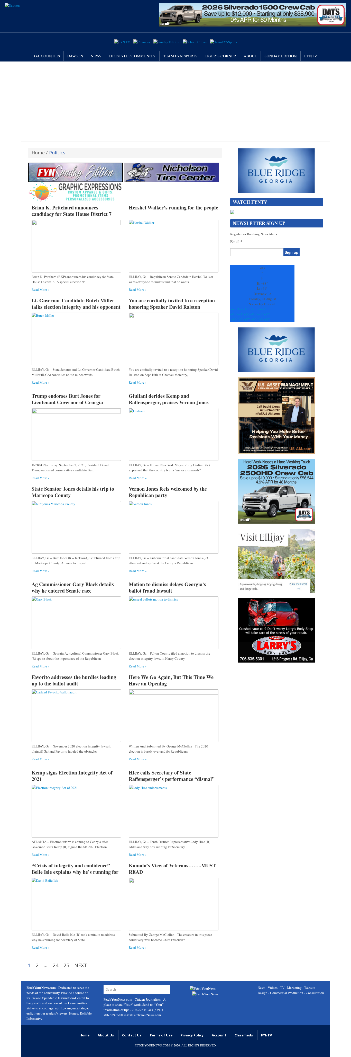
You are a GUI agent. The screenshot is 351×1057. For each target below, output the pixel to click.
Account (219, 1035)
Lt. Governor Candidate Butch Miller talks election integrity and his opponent (76, 304)
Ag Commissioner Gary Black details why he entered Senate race (73, 587)
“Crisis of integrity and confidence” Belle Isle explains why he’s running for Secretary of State (75, 872)
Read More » (41, 289)
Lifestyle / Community (132, 55)
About (250, 55)
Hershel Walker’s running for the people (173, 207)
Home (38, 152)
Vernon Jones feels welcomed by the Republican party (168, 492)
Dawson (75, 55)
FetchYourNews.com (118, 999)
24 (55, 965)
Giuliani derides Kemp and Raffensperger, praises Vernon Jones (169, 399)
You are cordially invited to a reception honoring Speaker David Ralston (172, 304)
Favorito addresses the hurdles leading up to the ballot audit (74, 680)
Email (236, 241)
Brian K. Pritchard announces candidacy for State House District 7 (72, 211)
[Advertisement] (175, 100)
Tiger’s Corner (220, 55)
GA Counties (47, 55)
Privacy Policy (192, 1035)
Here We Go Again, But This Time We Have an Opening (171, 680)
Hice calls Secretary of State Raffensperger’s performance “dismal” (172, 776)
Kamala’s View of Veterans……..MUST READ (172, 869)
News (96, 55)
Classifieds (244, 1035)
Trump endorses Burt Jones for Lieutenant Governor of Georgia (67, 399)
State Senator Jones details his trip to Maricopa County (73, 492)
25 (66, 965)
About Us (106, 1035)
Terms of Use (161, 1035)
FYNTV (310, 55)
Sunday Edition (280, 55)
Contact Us (131, 1035)
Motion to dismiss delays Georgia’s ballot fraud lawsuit (167, 587)
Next (80, 965)
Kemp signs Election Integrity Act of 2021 (72, 776)
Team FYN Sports (180, 55)
